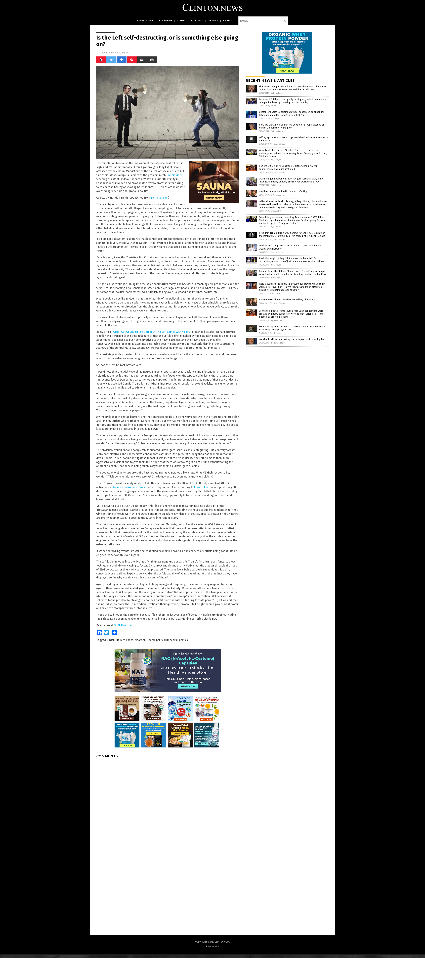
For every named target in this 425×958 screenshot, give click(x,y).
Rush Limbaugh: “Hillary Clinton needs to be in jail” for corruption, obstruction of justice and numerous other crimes (291, 260)
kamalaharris (145, 21)
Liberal (150, 640)
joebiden (213, 21)
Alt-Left (120, 640)
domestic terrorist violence (129, 487)
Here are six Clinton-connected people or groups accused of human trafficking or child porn (291, 126)
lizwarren (197, 21)
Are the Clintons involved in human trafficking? (284, 191)
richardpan (165, 21)
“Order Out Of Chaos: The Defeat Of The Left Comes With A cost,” (151, 331)
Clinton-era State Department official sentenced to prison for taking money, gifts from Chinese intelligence (291, 113)
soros (226, 21)
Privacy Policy (212, 946)
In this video (174, 175)
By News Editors (277, 93)
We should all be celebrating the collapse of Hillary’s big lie (291, 339)
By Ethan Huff (276, 211)
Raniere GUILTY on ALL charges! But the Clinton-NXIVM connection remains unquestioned (288, 167)
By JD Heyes (275, 106)
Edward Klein (202, 487)
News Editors (122, 52)
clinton (181, 21)
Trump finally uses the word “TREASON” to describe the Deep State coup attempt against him (292, 328)
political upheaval (167, 640)
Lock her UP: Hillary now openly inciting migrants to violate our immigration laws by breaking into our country (292, 101)
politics (183, 640)
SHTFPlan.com (159, 197)
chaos (129, 640)
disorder (140, 640)
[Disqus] (167, 802)
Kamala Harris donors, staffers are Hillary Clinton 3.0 (287, 299)
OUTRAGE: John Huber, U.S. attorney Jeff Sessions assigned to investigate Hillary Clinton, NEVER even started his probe (291, 180)
